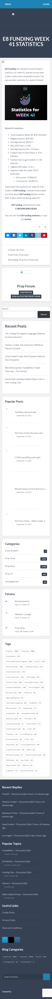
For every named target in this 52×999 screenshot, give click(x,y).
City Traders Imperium (16, 703)
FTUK (31, 729)
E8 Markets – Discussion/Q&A (16, 861)
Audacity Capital (13, 719)
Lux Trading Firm (28, 734)
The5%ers (11, 734)
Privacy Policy (8, 920)
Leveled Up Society (15, 724)
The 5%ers (30, 719)
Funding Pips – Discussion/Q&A (16, 872)
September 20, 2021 (24, 415)
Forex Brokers (11, 550)
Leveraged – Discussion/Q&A (15, 835)
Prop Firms (13, 255)
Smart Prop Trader (28, 771)
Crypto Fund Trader (15, 750)
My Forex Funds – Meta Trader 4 (30, 521)
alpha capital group (14, 698)
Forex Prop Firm (14, 739)
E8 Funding (10, 69)
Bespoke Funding (30, 713)
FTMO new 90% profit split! (28, 457)
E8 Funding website (30, 215)
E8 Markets (12, 760)
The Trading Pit (36, 687)
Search (5, 308)
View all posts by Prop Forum (26, 296)
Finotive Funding (34, 667)
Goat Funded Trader (15, 729)
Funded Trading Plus (16, 687)
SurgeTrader (29, 708)
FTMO (29, 739)
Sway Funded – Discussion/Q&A (16, 824)
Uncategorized (12, 581)
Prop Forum (26, 286)
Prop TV (9, 573)
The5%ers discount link (25, 412)
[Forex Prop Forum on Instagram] (17, 940)
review (27, 219)
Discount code (13, 693)
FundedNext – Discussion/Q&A (16, 850)
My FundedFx (33, 724)
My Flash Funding (14, 755)
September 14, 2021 (24, 492)
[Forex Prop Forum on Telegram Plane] (5, 940)
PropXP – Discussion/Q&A (14, 794)
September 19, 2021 (24, 436)
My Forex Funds (14, 667)
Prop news (24, 255)
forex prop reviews (34, 682)
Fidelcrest (29, 693)
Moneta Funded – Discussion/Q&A (18, 802)
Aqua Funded (13, 765)
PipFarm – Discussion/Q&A (14, 883)
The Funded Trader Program (19, 661)
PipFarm (27, 765)
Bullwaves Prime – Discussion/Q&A (18, 813)
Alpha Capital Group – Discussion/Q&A (20, 894)
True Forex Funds (15, 677)
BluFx (31, 750)
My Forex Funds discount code (29, 433)
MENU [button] (7, 4)
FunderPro (35, 703)
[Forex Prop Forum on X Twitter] (11, 940)
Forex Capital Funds (30, 745)
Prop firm (23, 260)
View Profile (26, 292)
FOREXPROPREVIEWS (26, 208)
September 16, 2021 (24, 524)
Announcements (22, 601)
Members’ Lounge (23, 614)
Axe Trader (27, 760)
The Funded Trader (15, 672)
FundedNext (13, 656)
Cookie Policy (8, 912)
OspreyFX (11, 771)
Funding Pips (12, 713)
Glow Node (12, 745)
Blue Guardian (13, 708)
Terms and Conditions (12, 928)
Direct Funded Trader (35, 755)
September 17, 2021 (24, 461)
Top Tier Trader (14, 682)
